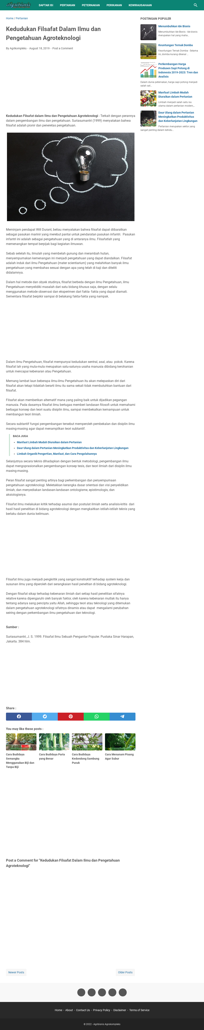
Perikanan (114, 5)
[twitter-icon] (92, 992)
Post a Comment (62, 48)
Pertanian (67, 5)
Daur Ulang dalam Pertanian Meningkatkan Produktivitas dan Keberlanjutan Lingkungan (72, 448)
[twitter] (45, 717)
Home (58, 1010)
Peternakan (91, 5)
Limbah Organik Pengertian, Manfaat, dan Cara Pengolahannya (57, 453)
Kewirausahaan (140, 5)
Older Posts (125, 972)
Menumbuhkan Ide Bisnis (174, 26)
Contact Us (83, 1010)
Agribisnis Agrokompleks (106, 1024)
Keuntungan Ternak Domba (175, 45)
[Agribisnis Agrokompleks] (18, 5)
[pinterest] (71, 717)
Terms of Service (139, 1010)
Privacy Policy (101, 1010)
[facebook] (19, 717)
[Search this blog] (195, 5)
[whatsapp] (97, 717)
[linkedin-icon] (123, 992)
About (69, 1010)
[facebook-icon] (81, 992)
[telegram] (122, 717)
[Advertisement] (70, 83)
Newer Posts (16, 972)
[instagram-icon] (102, 992)
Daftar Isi (46, 5)
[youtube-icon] (112, 992)
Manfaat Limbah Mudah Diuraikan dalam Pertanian (49, 442)
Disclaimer (119, 1010)
